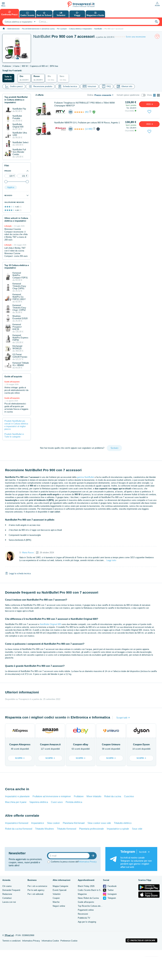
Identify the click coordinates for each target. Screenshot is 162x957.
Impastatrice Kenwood (16, 823)
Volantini (56, 894)
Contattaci (7, 898)
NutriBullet (98, 29)
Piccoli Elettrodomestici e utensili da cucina (38, 29)
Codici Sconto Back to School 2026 (94, 890)
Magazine (82, 894)
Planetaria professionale (91, 828)
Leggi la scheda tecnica (20, 573)
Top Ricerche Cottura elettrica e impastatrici (98, 906)
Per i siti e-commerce (37, 886)
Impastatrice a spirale (118, 828)
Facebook (112, 886)
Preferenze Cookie (68, 941)
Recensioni (83, 914)
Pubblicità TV (84, 918)
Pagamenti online (86, 910)
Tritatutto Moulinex (44, 828)
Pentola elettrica (74, 802)
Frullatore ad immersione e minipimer (52, 796)
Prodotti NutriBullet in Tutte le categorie (14, 435)
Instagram (112, 894)
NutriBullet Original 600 (50, 624)
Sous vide (137, 828)
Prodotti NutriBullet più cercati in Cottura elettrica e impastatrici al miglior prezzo (16, 425)
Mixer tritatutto (94, 796)
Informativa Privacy (88, 862)
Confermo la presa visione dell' (74, 862)
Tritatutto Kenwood (66, 828)
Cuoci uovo (57, 802)
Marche (56, 902)
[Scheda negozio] (60, 112)
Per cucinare (62, 29)
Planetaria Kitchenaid (73, 823)
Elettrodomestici (13, 29)
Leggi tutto (111, 560)
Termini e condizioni (11, 941)
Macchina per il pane (15, 802)
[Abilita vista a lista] (154, 95)
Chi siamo (7, 886)
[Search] (156, 22)
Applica (10, 187)
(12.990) (88, 129)
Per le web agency (36, 890)
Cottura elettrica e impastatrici (80, 29)
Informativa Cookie (50, 941)
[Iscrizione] (94, 855)
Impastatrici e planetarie (17, 796)
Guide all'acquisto (86, 902)
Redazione (7, 894)
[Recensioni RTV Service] (79, 112)
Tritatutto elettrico (122, 823)
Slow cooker (53, 823)
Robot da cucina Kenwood (18, 828)
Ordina (90, 95)
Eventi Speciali (59, 890)
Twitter (110, 890)
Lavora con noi (9, 902)
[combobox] (19, 22)
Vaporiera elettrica (38, 802)
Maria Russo (28, 552)
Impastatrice (37, 823)
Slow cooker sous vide (99, 823)
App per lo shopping (87, 922)
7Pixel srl (9, 935)
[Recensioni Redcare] (79, 129)
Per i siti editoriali (35, 894)
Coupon (56, 898)
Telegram (111, 898)
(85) (86, 112)
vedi (148, 104)
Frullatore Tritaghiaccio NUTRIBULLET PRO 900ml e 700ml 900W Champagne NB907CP (84, 104)
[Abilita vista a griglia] (158, 95)
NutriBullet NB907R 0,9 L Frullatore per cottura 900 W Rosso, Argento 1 (87, 122)
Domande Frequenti (11, 890)
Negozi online (59, 906)
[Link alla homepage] (3, 28)
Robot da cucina (112, 796)
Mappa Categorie (60, 886)
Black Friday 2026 (86, 886)
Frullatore (79, 796)
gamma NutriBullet (85, 477)
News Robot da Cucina (88, 898)
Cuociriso (129, 796)
